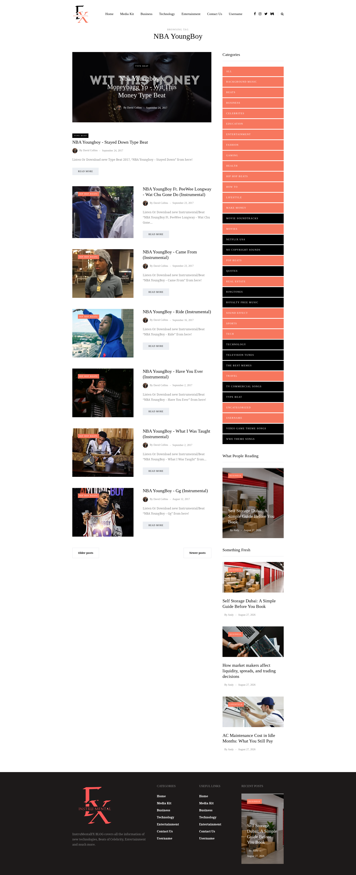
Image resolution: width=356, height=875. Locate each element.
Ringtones (234, 291)
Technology (167, 14)
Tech (230, 333)
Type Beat (142, 66)
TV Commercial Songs (244, 386)
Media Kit (127, 14)
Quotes (232, 271)
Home (109, 14)
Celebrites (235, 113)
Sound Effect (237, 313)
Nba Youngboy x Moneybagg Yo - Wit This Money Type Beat (142, 87)
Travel (232, 375)
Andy (236, 530)
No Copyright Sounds (243, 249)
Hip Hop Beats (88, 194)
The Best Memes (239, 365)
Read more (85, 171)
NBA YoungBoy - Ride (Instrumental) (177, 311)
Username (235, 14)
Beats (230, 92)
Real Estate (236, 281)
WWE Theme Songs (240, 439)
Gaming (232, 155)
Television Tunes (240, 355)
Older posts (85, 553)
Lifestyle (234, 197)
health (232, 165)
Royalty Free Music (242, 302)
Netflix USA (235, 239)
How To (232, 186)
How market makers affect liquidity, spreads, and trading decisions (249, 671)
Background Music (241, 81)
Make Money (236, 207)
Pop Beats (234, 260)
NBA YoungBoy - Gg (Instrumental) (175, 490)
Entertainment (191, 14)
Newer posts (197, 553)
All (229, 71)
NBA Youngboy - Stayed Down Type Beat (110, 142)
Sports (231, 323)
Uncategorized (238, 407)
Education (234, 123)
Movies (232, 228)
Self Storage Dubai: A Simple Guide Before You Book (251, 516)
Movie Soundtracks (242, 218)
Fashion (232, 144)
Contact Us (214, 14)
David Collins (134, 107)
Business (146, 14)
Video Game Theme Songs (246, 428)
